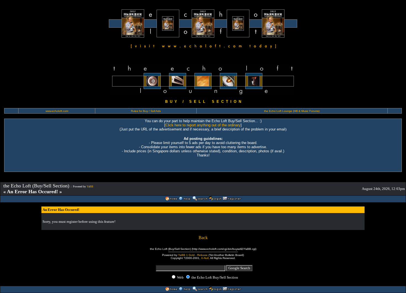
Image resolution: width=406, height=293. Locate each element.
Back (203, 237)
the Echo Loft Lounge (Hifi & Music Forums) (292, 111)
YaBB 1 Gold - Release (193, 255)
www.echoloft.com (57, 111)
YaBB (90, 186)
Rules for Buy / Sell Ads (146, 111)
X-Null (205, 258)
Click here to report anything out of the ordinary (203, 125)
